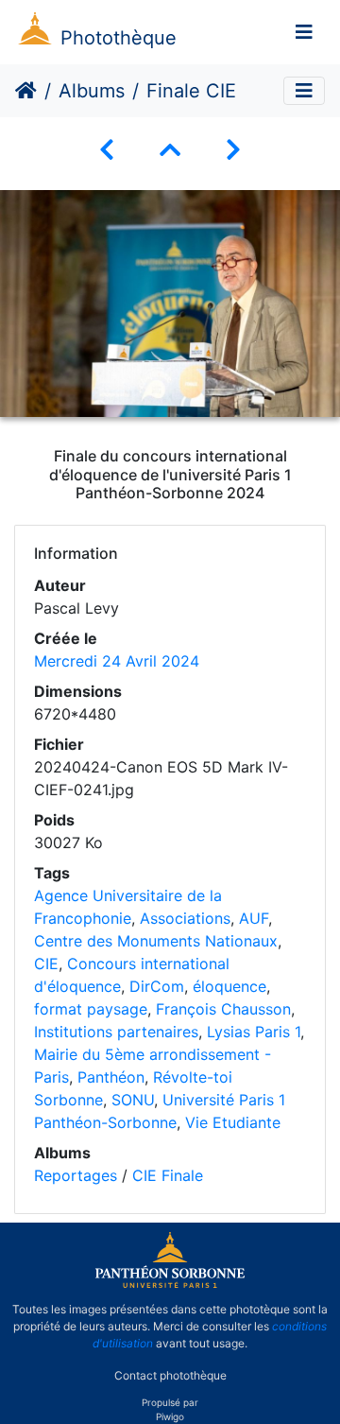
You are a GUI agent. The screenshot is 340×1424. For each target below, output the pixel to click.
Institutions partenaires (116, 1031)
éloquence (229, 986)
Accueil (26, 91)
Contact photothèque (170, 1375)
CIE (46, 963)
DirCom (156, 986)
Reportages (75, 1175)
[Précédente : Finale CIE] (106, 150)
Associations (185, 918)
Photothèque (118, 37)
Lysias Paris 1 (253, 1031)
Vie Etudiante (232, 1122)
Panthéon (110, 1077)
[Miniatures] (170, 150)
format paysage (90, 1008)
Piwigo (170, 1416)
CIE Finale (167, 1175)
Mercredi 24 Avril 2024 (116, 660)
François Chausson (223, 1008)
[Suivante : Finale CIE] (233, 150)
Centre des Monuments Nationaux (156, 940)
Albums (92, 90)
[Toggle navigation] (304, 32)
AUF (253, 918)
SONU (132, 1099)
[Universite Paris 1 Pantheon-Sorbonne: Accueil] (170, 1284)
